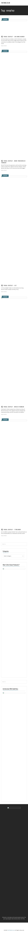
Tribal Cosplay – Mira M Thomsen (13, 407)
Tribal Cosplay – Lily (10, 285)
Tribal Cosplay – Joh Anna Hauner (14, 36)
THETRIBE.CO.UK (5, 3)
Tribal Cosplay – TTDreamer (12, 529)
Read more (4, 45)
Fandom (5, 19)
